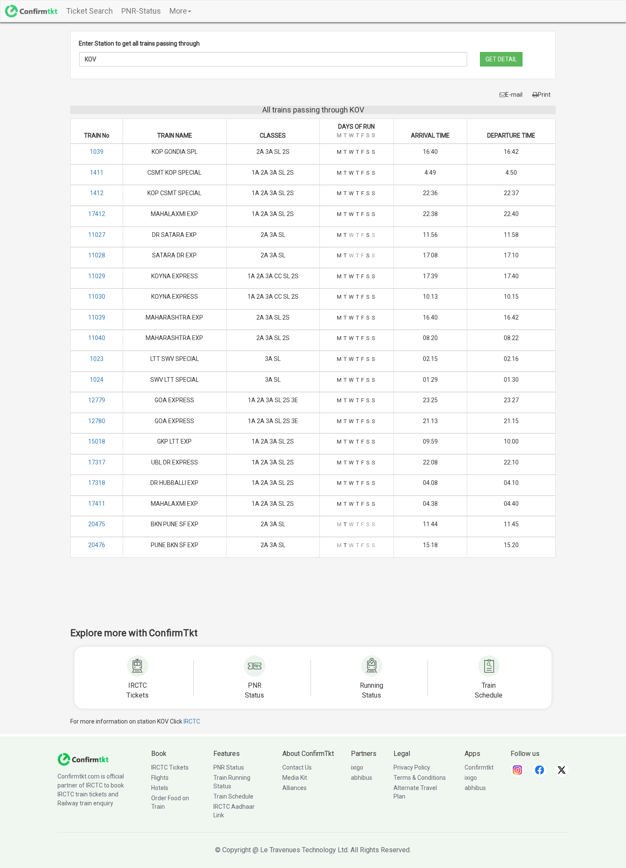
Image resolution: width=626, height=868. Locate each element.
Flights (160, 777)
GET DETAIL (501, 59)
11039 (96, 317)
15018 (96, 441)
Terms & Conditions (419, 777)
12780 (96, 421)
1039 (96, 151)
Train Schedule (233, 796)
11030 (96, 296)
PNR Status (228, 767)
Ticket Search (89, 10)
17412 (96, 214)
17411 (96, 503)
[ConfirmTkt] (83, 759)
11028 (96, 255)
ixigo (357, 767)
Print (544, 94)
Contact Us (297, 767)
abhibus (361, 777)
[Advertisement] (313, 598)
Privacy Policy (411, 767)
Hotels (159, 787)
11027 (96, 234)
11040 (96, 338)
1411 (96, 172)
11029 (96, 276)
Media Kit (294, 777)
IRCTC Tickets (170, 767)
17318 (96, 482)
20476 (96, 545)
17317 (96, 462)
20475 (96, 524)
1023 (96, 358)
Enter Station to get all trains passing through (139, 43)
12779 (96, 400)
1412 (96, 193)
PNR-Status (141, 10)
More (178, 10)
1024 (96, 379)
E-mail (514, 94)
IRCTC (192, 721)
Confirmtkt (479, 767)
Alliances (294, 787)
